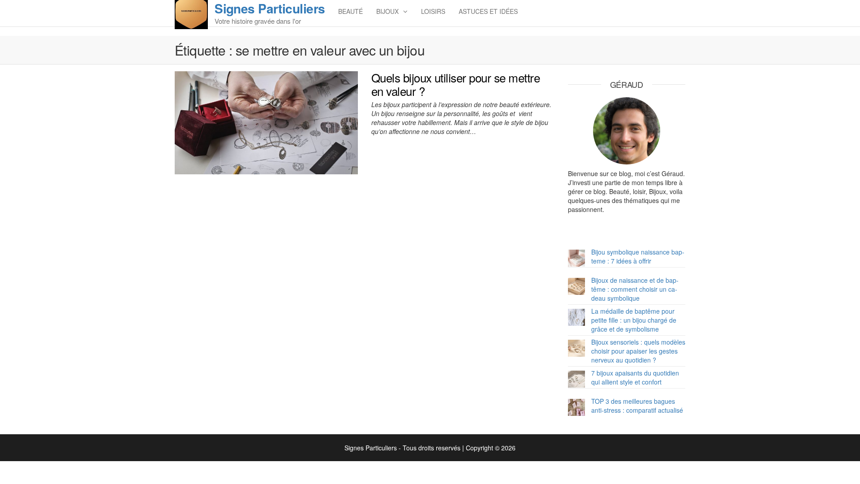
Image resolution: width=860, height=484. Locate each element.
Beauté (350, 11)
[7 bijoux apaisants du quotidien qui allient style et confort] (576, 379)
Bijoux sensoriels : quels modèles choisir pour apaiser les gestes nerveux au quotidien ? (638, 350)
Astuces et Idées (488, 11)
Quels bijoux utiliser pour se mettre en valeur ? (455, 84)
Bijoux (387, 11)
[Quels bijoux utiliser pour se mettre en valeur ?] (266, 121)
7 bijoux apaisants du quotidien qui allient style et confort (635, 377)
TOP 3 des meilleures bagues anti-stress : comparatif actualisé (637, 406)
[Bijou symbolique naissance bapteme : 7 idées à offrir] (576, 258)
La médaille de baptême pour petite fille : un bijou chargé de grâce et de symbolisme (633, 320)
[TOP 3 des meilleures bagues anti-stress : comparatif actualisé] (576, 407)
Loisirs (433, 11)
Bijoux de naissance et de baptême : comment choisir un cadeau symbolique (635, 289)
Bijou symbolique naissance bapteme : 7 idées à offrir (637, 256)
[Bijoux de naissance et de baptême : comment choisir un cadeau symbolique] (576, 286)
